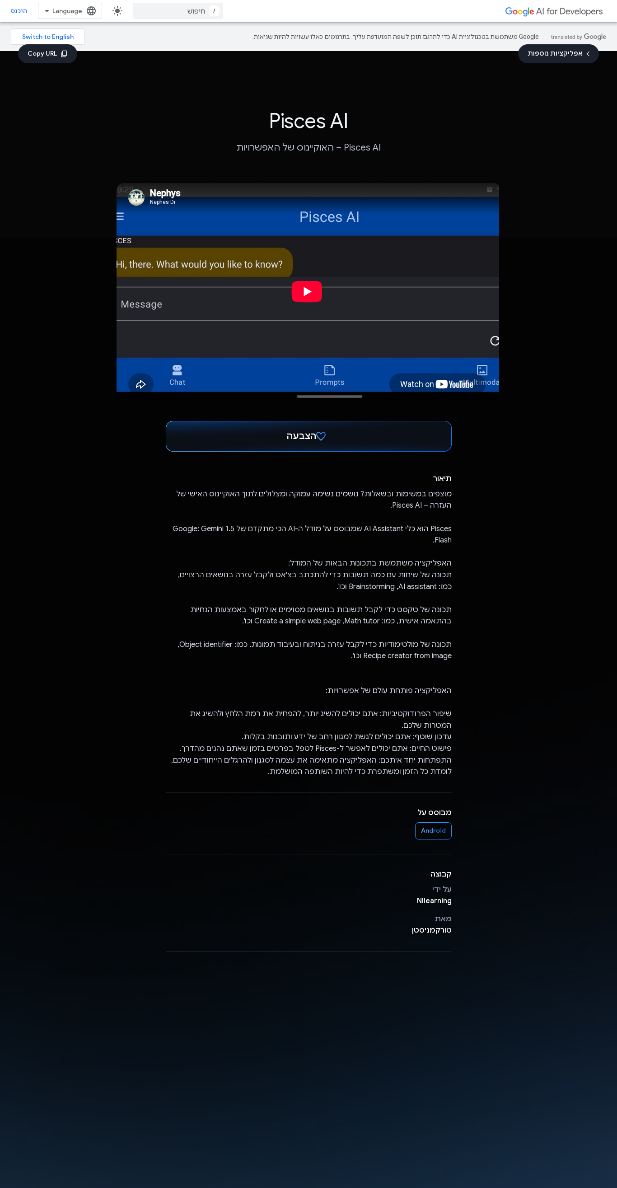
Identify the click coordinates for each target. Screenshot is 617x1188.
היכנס (19, 10)
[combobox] (178, 11)
